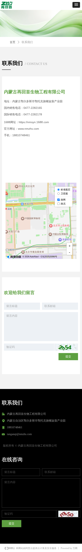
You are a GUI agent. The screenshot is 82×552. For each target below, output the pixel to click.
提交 (68, 356)
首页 (12, 42)
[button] (76, 5)
